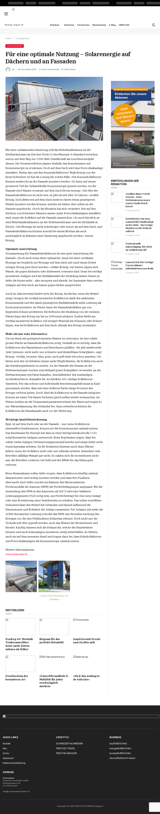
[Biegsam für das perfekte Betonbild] (54, 626)
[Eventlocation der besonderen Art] (20, 663)
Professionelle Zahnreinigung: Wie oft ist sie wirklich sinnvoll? (138, 246)
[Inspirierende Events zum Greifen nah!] (88, 626)
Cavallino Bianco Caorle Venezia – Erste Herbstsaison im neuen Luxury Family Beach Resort (137, 200)
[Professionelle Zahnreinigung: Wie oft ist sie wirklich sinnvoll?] (117, 247)
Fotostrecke (83, 25)
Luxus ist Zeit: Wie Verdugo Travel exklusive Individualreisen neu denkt (139, 265)
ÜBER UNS (124, 25)
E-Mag (112, 25)
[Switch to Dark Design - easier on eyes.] (153, 24)
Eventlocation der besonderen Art (16, 677)
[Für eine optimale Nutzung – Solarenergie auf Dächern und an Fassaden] (54, 109)
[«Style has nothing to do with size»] (88, 663)
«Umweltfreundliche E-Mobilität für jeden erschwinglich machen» (54, 681)
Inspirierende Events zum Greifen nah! (86, 640)
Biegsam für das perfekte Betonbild (51, 640)
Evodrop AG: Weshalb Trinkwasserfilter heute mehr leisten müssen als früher (19, 644)
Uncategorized (14, 46)
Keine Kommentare (50, 69)
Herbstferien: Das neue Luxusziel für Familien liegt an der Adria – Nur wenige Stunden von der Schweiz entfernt (139, 225)
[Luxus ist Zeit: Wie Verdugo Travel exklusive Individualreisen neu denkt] (117, 265)
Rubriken (54, 25)
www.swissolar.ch (16, 554)
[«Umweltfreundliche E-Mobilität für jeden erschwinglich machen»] (54, 663)
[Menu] (6, 13)
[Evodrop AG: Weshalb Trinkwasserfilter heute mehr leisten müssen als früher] (20, 626)
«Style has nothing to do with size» (86, 677)
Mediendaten (99, 25)
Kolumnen (69, 25)
